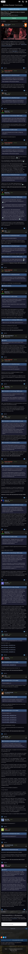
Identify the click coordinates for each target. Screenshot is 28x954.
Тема (6, 948)
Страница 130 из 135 (14, 21)
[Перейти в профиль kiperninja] (2, 820)
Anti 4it (6, 736)
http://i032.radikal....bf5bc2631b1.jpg (8, 645)
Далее (24, 21)
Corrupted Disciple (9, 692)
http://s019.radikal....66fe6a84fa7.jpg (8, 651)
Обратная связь (13, 950)
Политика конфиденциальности (15, 948)
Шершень (7, 657)
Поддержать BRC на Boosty (14, 9)
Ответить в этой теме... (8, 924)
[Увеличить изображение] (14, 33)
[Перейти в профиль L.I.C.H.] (2, 635)
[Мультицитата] (2, 68)
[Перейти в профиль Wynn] (2, 865)
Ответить (14, 18)
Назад (4, 21)
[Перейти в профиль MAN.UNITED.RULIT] (2, 336)
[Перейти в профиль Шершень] (2, 658)
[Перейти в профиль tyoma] (2, 829)
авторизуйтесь (14, 918)
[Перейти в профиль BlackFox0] (2, 111)
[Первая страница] (1, 21)
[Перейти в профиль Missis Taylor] (2, 25)
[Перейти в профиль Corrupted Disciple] (2, 693)
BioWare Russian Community (13, 5)
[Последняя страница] (27, 21)
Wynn (6, 865)
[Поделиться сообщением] (23, 25)
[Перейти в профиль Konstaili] (2, 583)
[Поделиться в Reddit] (1, 937)
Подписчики (12, 928)
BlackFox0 (7, 111)
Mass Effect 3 (15, 51)
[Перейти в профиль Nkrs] (2, 94)
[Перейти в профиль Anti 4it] (2, 737)
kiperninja (7, 819)
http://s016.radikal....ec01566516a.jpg (8, 647)
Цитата (5, 90)
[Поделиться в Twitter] (3, 937)
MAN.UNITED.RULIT (9, 335)
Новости (16, 15)
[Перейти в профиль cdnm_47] (2, 501)
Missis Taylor (5, 15)
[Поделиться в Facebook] (6, 937)
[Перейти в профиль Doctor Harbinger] (2, 71)
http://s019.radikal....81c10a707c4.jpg (8, 649)
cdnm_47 (7, 500)
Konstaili (6, 582)
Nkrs (6, 93)
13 (26, 928)
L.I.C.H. (6, 634)
